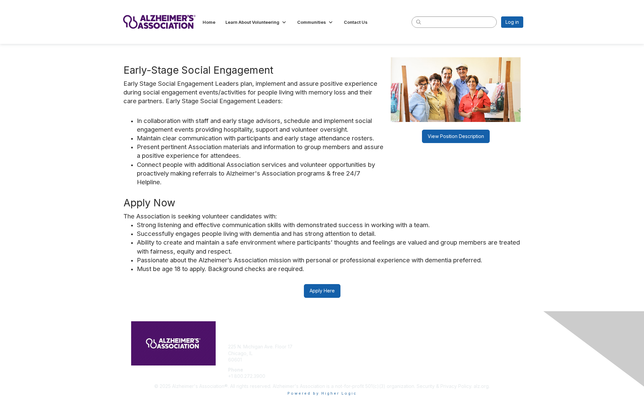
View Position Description (456, 136)
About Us (432, 346)
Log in (512, 22)
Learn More (337, 359)
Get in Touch (339, 353)
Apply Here (322, 290)
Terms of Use (436, 353)
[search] (419, 21)
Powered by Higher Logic (322, 393)
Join (329, 346)
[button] (256, 22)
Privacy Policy (437, 359)
